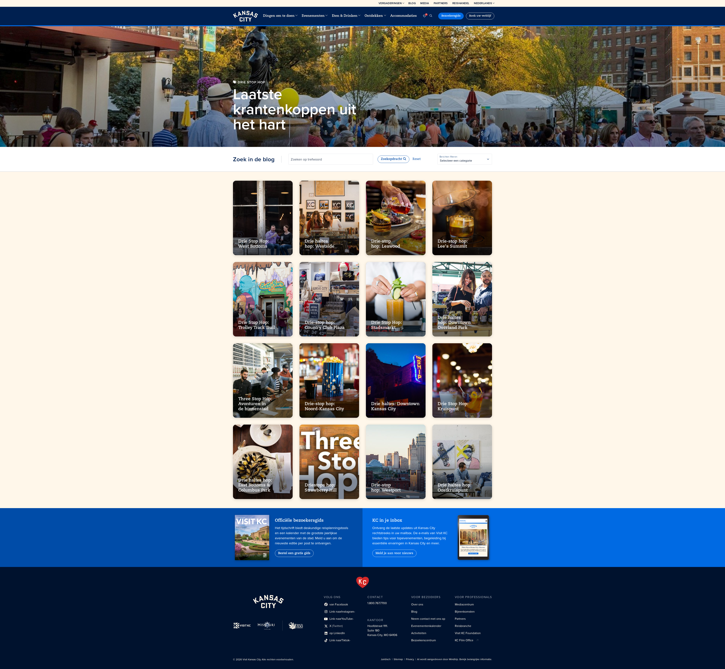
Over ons (417, 604)
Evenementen (313, 16)
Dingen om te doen (279, 16)
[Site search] (431, 16)
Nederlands (483, 3)
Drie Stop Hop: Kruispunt (453, 406)
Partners (441, 3)
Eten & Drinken (344, 16)
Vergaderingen (390, 3)
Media (424, 3)
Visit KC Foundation (468, 633)
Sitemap (398, 659)
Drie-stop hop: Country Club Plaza (325, 325)
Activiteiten (418, 633)
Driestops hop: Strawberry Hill (321, 488)
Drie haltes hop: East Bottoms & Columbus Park (255, 485)
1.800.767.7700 (377, 603)
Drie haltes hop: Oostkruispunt (454, 488)
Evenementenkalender (426, 626)
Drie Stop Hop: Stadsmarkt (386, 325)
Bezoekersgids (450, 16)
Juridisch (386, 659)
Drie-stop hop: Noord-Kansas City (324, 406)
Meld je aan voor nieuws (394, 553)
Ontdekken (374, 16)
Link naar (339, 612)
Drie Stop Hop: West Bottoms (253, 244)
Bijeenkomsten (465, 611)
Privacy (410, 659)
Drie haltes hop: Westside (319, 244)
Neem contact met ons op (428, 619)
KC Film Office (464, 640)
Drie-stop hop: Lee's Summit (453, 244)
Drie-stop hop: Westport (386, 488)
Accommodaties (403, 16)
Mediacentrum (464, 604)
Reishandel (460, 3)
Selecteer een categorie (456, 160)
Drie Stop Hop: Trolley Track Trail (256, 325)
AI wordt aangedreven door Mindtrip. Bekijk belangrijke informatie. (454, 659)
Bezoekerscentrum (423, 640)
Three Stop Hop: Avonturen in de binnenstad (255, 404)
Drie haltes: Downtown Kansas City (395, 406)
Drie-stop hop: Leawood (385, 244)
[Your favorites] (424, 16)
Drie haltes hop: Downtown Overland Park (454, 323)
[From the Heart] (362, 582)
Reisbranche (463, 626)
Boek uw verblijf (480, 16)
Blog (412, 3)
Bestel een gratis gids (294, 553)
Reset (417, 159)
